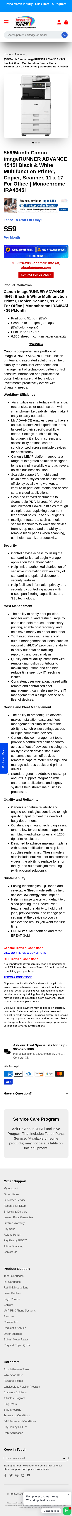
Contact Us (10, 1251)
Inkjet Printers (12, 1299)
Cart (66, 22)
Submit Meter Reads (16, 1339)
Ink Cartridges (12, 1281)
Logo (25, 22)
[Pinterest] (17, 1475)
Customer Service (15, 1200)
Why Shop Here (13, 1375)
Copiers (8, 1304)
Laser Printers (12, 1293)
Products (20, 54)
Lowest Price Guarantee (18, 1217)
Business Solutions (15, 1392)
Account (59, 22)
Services (9, 1316)
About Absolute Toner (16, 1369)
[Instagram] (22, 1475)
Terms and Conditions (17, 1415)
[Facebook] (5, 1475)
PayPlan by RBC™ (15, 1240)
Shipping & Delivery (15, 1211)
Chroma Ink (11, 1322)
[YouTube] (28, 1475)
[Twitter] (11, 1475)
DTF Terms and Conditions (20, 1421)
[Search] (64, 35)
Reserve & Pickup (15, 1205)
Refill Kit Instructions (16, 1287)
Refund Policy (12, 1234)
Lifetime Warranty (14, 1223)
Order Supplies (13, 1333)
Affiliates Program (14, 1398)
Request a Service (15, 1327)
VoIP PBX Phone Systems (20, 1310)
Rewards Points (13, 1380)
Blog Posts (10, 1403)
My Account (11, 1188)
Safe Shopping (12, 1409)
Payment (9, 1228)
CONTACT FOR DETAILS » (36, 274)
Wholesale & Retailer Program (22, 1386)
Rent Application (13, 1432)
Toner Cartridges (14, 1275)
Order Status (11, 1194)
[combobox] (36, 35)
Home (7, 54)
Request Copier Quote (17, 1345)
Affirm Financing (13, 1246)
